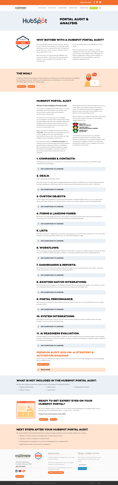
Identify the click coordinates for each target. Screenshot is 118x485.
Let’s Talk (94, 8)
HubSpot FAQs (84, 8)
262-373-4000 (20, 466)
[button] (100, 8)
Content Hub (73, 8)
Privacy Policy (92, 482)
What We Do (52, 8)
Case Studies (62, 8)
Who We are (42, 8)
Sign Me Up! (82, 468)
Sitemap (98, 482)
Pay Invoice (19, 476)
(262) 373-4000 (85, 2)
